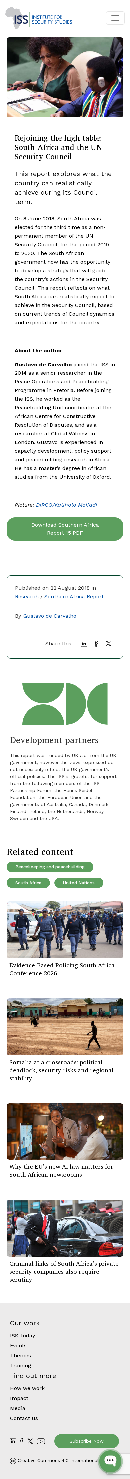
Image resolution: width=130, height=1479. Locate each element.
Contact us (24, 1418)
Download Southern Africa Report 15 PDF (65, 529)
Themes (20, 1355)
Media (17, 1408)
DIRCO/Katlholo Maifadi (66, 505)
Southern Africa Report (74, 596)
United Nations (79, 882)
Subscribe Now (87, 1441)
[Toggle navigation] (115, 18)
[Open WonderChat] (110, 1461)
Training (20, 1365)
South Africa (28, 882)
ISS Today (22, 1335)
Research (27, 596)
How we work (27, 1388)
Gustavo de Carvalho (49, 616)
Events (18, 1345)
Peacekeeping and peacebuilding (50, 866)
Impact (19, 1398)
